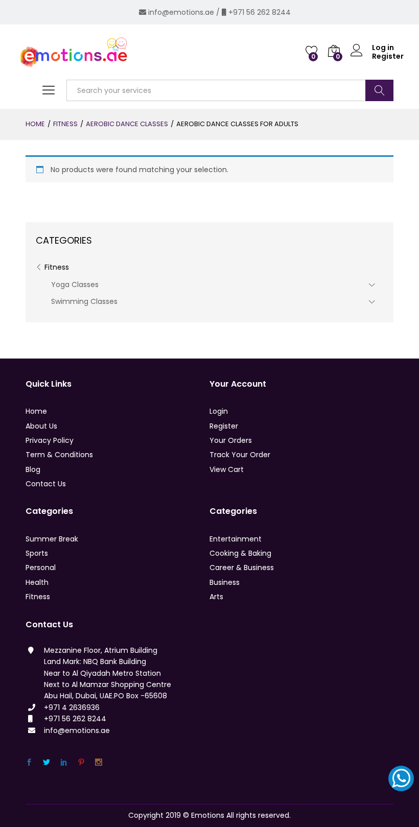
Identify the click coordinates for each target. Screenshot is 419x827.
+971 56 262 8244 (259, 12)
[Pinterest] (81, 762)
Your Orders (231, 440)
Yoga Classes (75, 284)
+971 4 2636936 (72, 707)
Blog (33, 469)
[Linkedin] (64, 762)
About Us (41, 426)
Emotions (207, 815)
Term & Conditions (59, 455)
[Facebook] (29, 762)
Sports (37, 553)
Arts (216, 597)
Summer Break (52, 539)
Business (225, 582)
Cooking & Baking (240, 553)
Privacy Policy (50, 440)
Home (36, 411)
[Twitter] (46, 762)
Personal (41, 567)
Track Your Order (240, 455)
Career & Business (242, 567)
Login (219, 411)
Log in (383, 47)
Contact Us (46, 484)
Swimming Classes (84, 301)
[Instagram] (98, 762)
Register (388, 56)
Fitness (56, 267)
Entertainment (236, 539)
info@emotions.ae (181, 12)
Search (379, 90)
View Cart (227, 469)
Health (37, 582)
